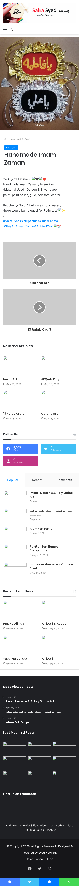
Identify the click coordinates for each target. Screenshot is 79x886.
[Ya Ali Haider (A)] (20, 645)
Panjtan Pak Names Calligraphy (44, 548)
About (40, 859)
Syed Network (47, 852)
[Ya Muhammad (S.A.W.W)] (14, 762)
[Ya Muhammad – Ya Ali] (39, 762)
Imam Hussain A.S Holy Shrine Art (51, 495)
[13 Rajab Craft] (20, 400)
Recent (37, 480)
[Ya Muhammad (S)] (39, 748)
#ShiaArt (9, 226)
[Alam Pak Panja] (15, 534)
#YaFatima (50, 221)
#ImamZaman (25, 226)
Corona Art (49, 414)
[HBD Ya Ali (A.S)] (20, 610)
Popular (12, 480)
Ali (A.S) (47, 659)
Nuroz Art (10, 379)
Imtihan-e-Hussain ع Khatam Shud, (51, 566)
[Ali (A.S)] (59, 645)
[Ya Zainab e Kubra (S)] (39, 777)
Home (11, 139)
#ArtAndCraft (44, 226)
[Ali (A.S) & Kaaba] (59, 610)
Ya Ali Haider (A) (15, 659)
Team (50, 859)
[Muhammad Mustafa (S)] (64, 762)
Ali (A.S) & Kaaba (54, 624)
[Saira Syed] (39, 13)
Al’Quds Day (50, 379)
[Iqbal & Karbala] (14, 777)
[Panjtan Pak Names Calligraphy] (15, 552)
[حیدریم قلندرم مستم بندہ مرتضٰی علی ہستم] (15, 516)
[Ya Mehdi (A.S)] (64, 777)
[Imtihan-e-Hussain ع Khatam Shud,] (15, 570)
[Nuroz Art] (20, 365)
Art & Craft (24, 139)
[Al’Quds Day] (58, 365)
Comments (64, 480)
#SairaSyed (11, 221)
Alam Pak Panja (41, 529)
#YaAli (38, 221)
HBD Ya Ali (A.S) (14, 624)
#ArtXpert (27, 221)
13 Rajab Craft (13, 414)
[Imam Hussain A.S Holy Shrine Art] (15, 498)
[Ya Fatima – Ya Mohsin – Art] (14, 748)
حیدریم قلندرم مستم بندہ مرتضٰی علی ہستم (51, 513)
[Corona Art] (58, 400)
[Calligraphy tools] (64, 748)
